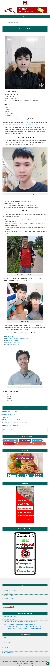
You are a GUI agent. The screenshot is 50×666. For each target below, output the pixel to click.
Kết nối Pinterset (9, 444)
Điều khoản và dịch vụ (8, 593)
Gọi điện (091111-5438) (11, 440)
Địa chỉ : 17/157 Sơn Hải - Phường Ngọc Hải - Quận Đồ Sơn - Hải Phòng (19, 621)
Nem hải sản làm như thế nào (11, 425)
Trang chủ (5, 637)
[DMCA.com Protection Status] (6, 608)
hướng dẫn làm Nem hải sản (12, 340)
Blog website (8, 231)
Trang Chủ (6, 22)
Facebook (7, 109)
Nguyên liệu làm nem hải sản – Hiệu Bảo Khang (16, 338)
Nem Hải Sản (6, 645)
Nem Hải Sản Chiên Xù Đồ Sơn (12, 342)
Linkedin (7, 111)
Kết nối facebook (25, 440)
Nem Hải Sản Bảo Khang (31, 124)
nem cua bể (8, 346)
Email (6, 107)
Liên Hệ (5, 650)
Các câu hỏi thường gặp (8, 652)
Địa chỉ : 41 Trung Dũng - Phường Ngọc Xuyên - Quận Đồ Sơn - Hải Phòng (19, 624)
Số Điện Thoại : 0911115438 (9, 616)
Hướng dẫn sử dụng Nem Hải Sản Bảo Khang (15, 420)
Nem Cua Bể (6, 647)
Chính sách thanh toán (8, 595)
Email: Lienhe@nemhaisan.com (10, 619)
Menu (26, 16)
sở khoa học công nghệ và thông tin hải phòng (19, 227)
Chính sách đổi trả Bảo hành (9, 590)
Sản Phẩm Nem (6, 642)
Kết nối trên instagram (39, 444)
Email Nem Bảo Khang (23, 444)
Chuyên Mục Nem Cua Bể (10, 414)
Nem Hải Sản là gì (9, 336)
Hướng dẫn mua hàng (8, 639)
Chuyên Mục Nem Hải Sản (10, 411)
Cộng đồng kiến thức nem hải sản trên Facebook (17, 223)
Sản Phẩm (6, 417)
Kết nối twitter (37, 440)
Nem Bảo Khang (25, 3)
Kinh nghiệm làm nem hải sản (12, 344)
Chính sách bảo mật (7, 588)
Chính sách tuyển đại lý (8, 598)
